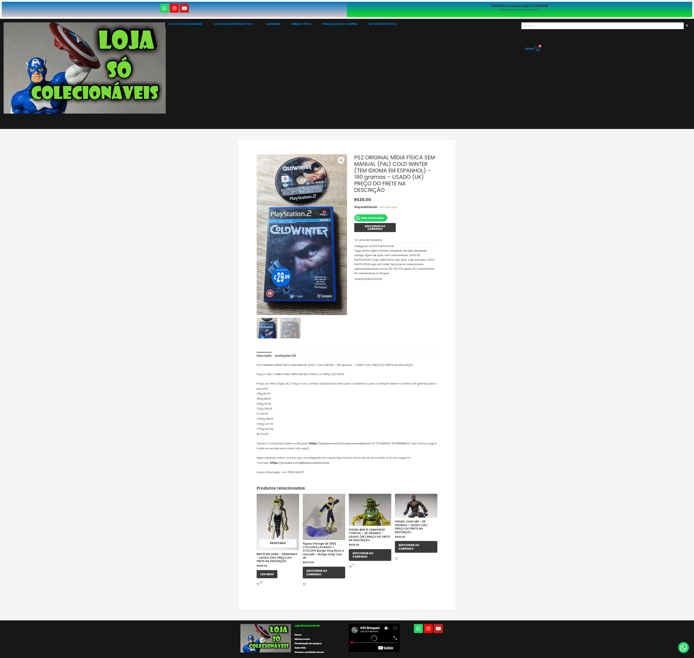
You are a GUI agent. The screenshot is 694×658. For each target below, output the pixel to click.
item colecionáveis (396, 255)
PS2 (395, 269)
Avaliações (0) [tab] (285, 356)
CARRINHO (272, 24)
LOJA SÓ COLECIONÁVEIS (185, 24)
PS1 (390, 269)
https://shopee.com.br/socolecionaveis (520, 9)
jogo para (401, 260)
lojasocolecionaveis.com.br (370, 269)
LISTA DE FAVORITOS (382, 24)
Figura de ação (374, 255)
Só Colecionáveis (423, 269)
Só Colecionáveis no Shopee (371, 273)
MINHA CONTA (301, 24)
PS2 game (405, 269)
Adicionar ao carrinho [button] (316, 572)
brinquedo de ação (402, 250)
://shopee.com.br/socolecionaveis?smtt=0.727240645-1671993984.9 (359, 443)
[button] (341, 160)
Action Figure (370, 250)
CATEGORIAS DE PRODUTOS (232, 24)
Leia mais (267, 574)
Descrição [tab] (264, 356)
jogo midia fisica (383, 260)
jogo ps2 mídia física (384, 264)
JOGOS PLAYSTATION (381, 246)
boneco (384, 250)
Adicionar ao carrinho (375, 227)
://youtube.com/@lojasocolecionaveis (299, 463)
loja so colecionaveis (410, 264)
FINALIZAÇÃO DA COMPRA (340, 24)
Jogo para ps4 (417, 260)
